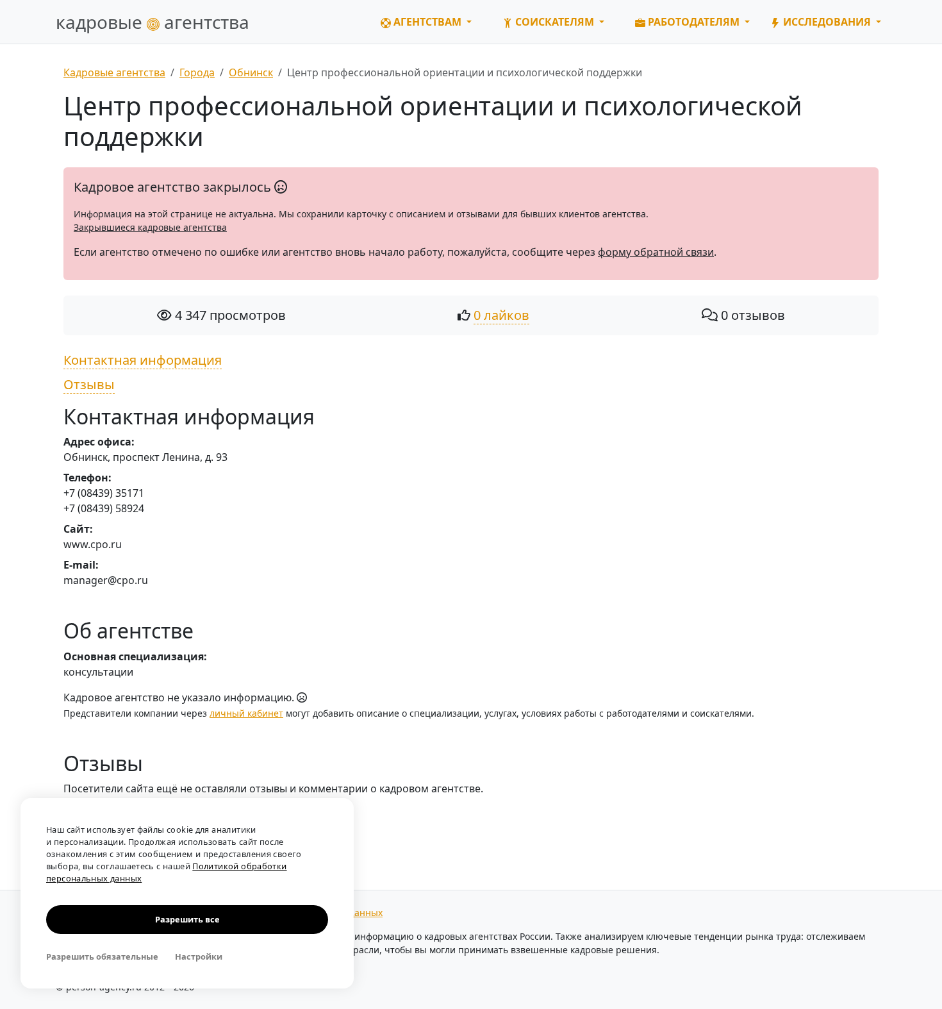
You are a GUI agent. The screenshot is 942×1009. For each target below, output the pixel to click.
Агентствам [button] (427, 22)
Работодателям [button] (693, 22)
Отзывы (89, 384)
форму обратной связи (656, 252)
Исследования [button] (827, 22)
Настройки (198, 956)
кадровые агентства (152, 22)
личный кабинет (246, 713)
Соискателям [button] (555, 22)
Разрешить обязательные (102, 956)
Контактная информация (142, 360)
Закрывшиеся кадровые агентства (150, 227)
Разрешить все (187, 919)
